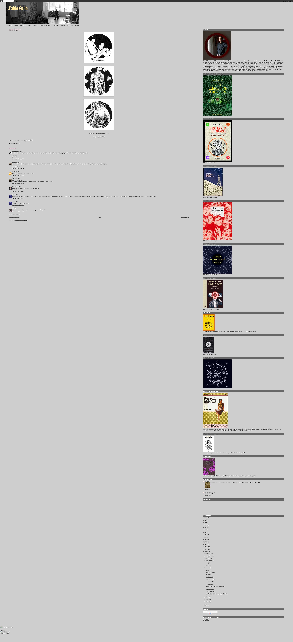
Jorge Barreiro (15, 186)
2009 (206, 551)
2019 (206, 527)
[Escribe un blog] (28, 140)
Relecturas (208, 574)
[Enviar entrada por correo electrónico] (24, 140)
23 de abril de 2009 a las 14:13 (18, 168)
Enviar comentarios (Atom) (21, 220)
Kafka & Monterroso (210, 591)
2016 (206, 534)
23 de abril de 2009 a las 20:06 (18, 191)
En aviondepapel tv (209, 493)
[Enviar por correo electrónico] (26, 140)
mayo (207, 568)
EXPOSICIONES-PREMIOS (45, 25)
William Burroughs (210, 579)
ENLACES (77, 25)
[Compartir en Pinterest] (32, 140)
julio (207, 563)
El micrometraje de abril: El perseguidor (215, 586)
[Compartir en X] (29, 140)
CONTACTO (70, 25)
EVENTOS (35, 25)
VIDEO (29, 25)
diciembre (208, 553)
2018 (206, 530)
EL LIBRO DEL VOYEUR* (210, 492)
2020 (206, 525)
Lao (13, 208)
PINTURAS (9, 25)
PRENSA (63, 25)
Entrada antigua (185, 217)
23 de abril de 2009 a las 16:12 (18, 183)
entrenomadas (15, 151)
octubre (208, 558)
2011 (206, 546)
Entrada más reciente (14, 217)
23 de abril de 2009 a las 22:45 (18, 198)
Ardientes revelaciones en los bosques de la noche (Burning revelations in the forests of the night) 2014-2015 (235, 482)
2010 (206, 549)
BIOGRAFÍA (56, 25)
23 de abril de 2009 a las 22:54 (18, 205)
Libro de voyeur (16, 143)
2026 (206, 517)
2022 (206, 522)
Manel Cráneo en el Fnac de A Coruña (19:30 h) (216, 593)
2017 (206, 532)
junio (207, 565)
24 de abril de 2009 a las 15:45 (18, 211)
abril (207, 570)
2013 (206, 542)
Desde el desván (209, 584)
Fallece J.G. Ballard (210, 581)
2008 (206, 605)
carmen (14, 194)
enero (207, 601)
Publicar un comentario (14, 214)
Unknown (14, 171)
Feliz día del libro (209, 577)
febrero (208, 599)
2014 (206, 539)
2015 (206, 537)
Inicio (100, 217)
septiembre (209, 560)
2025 (206, 520)
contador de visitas (4, 633)
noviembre (208, 555)
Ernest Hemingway (210, 572)
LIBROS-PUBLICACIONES (19, 25)
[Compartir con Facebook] (31, 140)
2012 (206, 544)
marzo (207, 597)
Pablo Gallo (14, 162)
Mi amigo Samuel (210, 589)
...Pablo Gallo (17, 8)
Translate (214, 613)
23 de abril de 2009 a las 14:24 (18, 175)
